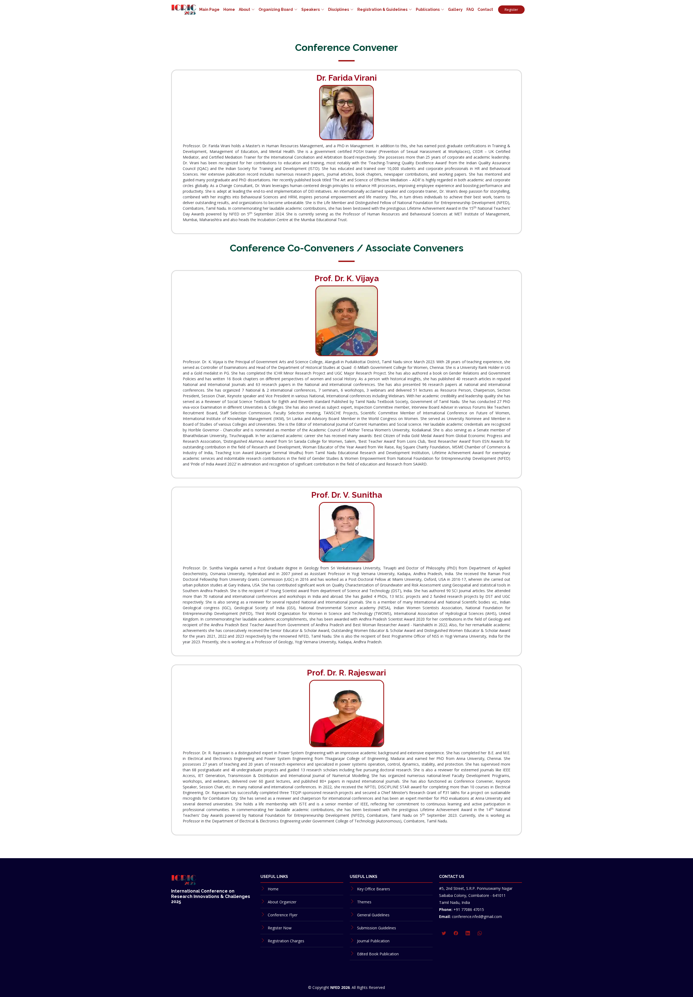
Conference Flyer (283, 914)
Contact (485, 9)
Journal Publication (373, 940)
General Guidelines (373, 914)
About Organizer (282, 901)
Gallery (455, 9)
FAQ (470, 9)
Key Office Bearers (373, 888)
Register (511, 9)
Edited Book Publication (378, 953)
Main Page (209, 9)
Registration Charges (286, 940)
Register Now (280, 927)
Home (229, 9)
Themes (364, 901)
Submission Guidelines (376, 927)
